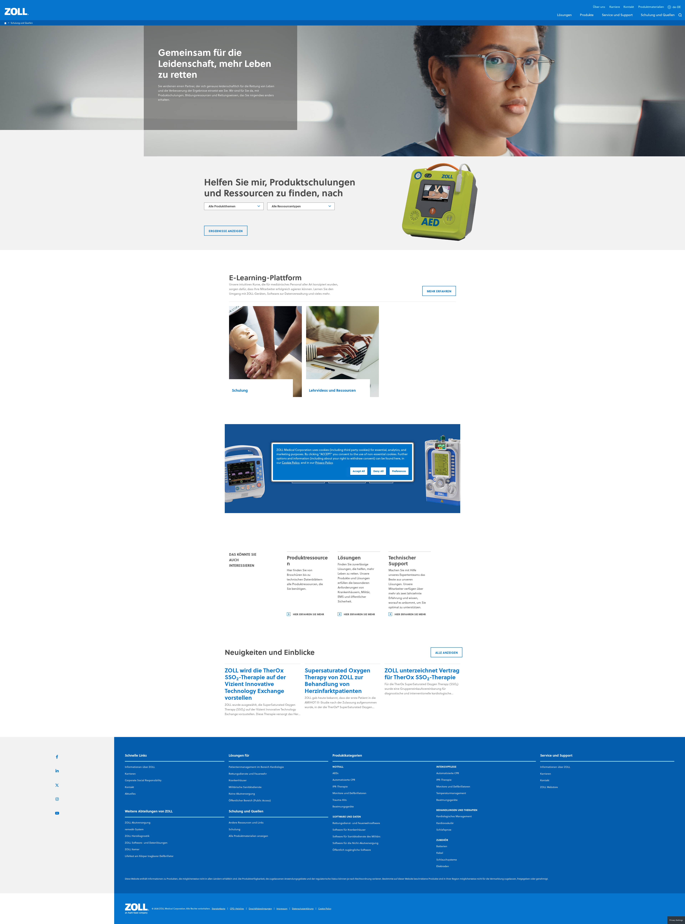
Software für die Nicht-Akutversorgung (355, 843)
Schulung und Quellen (658, 14)
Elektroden (442, 866)
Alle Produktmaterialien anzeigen (248, 836)
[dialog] (342, 462)
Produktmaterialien (651, 7)
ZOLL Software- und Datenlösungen (146, 842)
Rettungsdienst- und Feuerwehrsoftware (356, 823)
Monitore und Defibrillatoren (349, 793)
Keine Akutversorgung (242, 793)
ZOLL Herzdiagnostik (137, 836)
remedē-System (134, 829)
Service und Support (617, 14)
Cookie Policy (324, 908)
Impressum (281, 908)
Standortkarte (218, 908)
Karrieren (130, 773)
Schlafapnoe (443, 829)
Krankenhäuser (238, 780)
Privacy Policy (324, 462)
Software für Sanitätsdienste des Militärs (356, 836)
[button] (674, 7)
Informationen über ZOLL (140, 767)
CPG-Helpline (237, 908)
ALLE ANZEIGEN (446, 653)
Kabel (439, 853)
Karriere (614, 7)
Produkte (586, 14)
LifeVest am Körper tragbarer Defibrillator (149, 856)
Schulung (234, 829)
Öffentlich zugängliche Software (352, 850)
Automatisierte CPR (344, 780)
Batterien (441, 846)
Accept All (359, 471)
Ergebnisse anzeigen (226, 231)
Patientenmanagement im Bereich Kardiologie (256, 767)
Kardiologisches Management (454, 816)
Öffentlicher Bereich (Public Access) (250, 800)
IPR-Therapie (340, 786)
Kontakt (129, 787)
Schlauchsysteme (446, 859)
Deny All (378, 471)
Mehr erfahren (439, 291)
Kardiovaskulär (445, 823)
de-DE (677, 7)
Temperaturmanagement (451, 793)
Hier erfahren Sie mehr (308, 614)
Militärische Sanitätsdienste (245, 787)
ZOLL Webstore (549, 787)
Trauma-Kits (340, 800)
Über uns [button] (599, 7)
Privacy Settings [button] (676, 920)
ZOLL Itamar (132, 849)
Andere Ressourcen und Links (246, 822)
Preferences (399, 471)
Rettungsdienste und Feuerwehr (248, 773)
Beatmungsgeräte (343, 806)
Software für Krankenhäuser (349, 829)
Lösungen (564, 14)
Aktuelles (130, 793)
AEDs (335, 773)
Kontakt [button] (629, 7)
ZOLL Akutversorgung (137, 822)
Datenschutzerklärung (302, 908)
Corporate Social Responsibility (143, 780)
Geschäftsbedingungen (260, 908)
